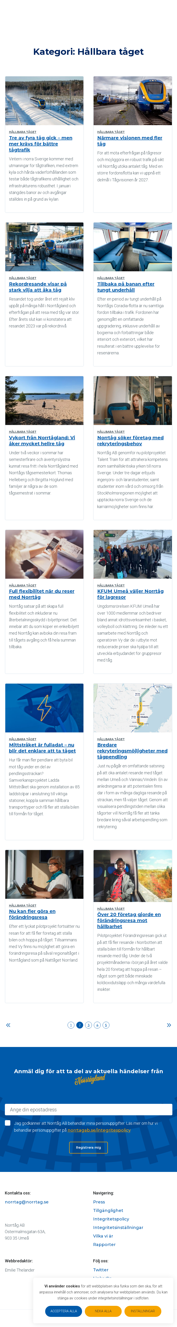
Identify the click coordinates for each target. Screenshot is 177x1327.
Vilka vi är (103, 1236)
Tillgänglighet (108, 1210)
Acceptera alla (63, 1311)
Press (99, 1202)
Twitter (101, 1269)
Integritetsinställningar (118, 1227)
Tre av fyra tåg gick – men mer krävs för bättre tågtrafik (40, 144)
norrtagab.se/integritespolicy (99, 1130)
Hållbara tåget (22, 132)
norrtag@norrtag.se (27, 1202)
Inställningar (143, 1311)
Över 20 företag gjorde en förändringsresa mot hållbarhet (129, 920)
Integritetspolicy (111, 1219)
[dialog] (103, 1300)
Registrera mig (88, 1147)
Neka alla (103, 1311)
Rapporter (104, 1244)
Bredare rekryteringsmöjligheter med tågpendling (132, 751)
